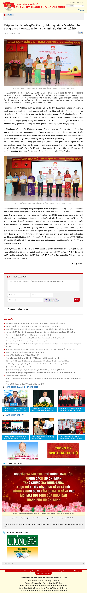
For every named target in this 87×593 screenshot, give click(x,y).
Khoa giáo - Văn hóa (43, 573)
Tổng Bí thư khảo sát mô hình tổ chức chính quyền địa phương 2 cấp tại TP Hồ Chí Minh (35, 323)
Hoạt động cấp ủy (14, 415)
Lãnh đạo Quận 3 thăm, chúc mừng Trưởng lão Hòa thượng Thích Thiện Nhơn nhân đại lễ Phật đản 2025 (40, 349)
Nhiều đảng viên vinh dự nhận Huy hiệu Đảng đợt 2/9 (42, 437)
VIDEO (9, 463)
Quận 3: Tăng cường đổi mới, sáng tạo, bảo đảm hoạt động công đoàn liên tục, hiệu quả (35, 338)
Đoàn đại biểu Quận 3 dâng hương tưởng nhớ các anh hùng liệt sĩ (27, 341)
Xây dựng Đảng (29, 571)
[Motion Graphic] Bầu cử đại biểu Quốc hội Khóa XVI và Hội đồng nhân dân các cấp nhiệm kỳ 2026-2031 (39, 518)
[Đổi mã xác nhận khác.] (58, 300)
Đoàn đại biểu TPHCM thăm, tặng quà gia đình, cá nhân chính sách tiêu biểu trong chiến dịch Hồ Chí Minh (40, 332)
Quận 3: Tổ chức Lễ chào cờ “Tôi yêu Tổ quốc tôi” (22, 355)
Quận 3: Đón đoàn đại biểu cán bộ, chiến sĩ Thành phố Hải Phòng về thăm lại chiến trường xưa (37, 358)
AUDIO (20, 463)
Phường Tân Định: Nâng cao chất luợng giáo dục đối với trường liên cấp (15, 437)
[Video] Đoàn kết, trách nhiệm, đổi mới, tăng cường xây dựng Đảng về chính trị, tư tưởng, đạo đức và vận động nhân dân (44, 525)
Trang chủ (10, 571)
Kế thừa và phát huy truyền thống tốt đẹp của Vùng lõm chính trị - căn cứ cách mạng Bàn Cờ (36, 364)
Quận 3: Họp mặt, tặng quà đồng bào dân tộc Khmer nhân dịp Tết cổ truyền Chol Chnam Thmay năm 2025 (40, 373)
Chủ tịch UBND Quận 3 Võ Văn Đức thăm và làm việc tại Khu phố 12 (28, 335)
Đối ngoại (77, 571)
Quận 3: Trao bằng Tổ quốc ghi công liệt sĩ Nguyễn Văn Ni (25, 352)
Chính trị (18, 571)
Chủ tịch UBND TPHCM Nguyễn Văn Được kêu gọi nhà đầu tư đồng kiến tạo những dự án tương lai (15, 409)
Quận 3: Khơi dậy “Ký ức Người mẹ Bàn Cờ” (20, 367)
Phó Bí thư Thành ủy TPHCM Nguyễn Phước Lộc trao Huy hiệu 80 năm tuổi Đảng (70, 437)
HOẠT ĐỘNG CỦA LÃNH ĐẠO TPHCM (21, 387)
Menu (82, 10)
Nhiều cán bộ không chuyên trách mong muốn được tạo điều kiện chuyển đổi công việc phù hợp (37, 361)
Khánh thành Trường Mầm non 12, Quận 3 (20, 376)
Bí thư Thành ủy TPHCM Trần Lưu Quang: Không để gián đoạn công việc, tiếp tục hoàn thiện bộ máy (42, 409)
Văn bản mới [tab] (10, 532)
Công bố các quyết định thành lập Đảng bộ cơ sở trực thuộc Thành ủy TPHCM (71, 409)
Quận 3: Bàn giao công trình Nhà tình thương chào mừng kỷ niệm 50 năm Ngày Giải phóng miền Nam (39, 329)
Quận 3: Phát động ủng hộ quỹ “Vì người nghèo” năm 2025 (25, 384)
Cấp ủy (39, 571)
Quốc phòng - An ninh (64, 571)
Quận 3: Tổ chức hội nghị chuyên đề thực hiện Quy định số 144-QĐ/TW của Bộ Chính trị (35, 370)
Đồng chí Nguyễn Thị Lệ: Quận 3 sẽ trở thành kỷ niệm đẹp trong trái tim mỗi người (33, 326)
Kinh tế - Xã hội (50, 571)
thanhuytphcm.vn (34, 590)
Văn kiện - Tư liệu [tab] (22, 532)
